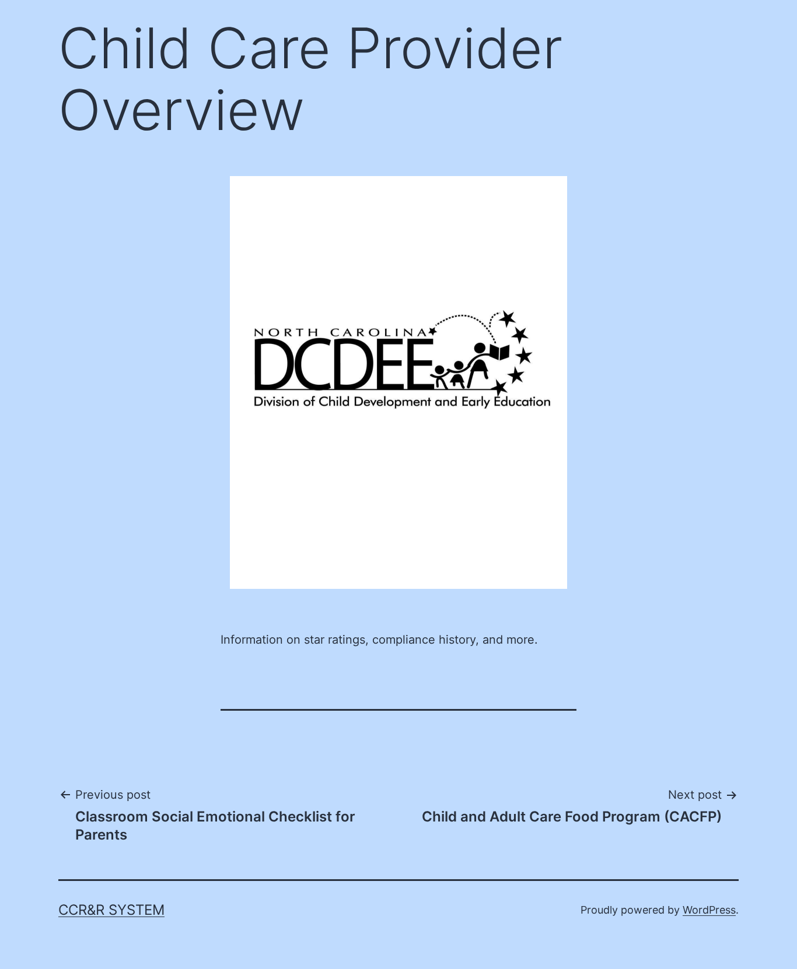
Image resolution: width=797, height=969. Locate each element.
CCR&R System (111, 909)
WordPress (709, 910)
